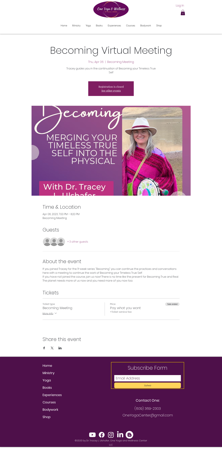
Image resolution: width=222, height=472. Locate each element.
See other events (111, 90)
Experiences (52, 395)
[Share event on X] (52, 348)
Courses (49, 402)
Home (47, 365)
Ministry (48, 373)
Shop (47, 417)
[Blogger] (129, 435)
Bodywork (50, 409)
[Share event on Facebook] (44, 348)
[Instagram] (111, 435)
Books (47, 387)
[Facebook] (101, 435)
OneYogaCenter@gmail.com (148, 415)
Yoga (47, 380)
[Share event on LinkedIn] (60, 348)
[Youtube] (92, 435)
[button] (183, 12)
